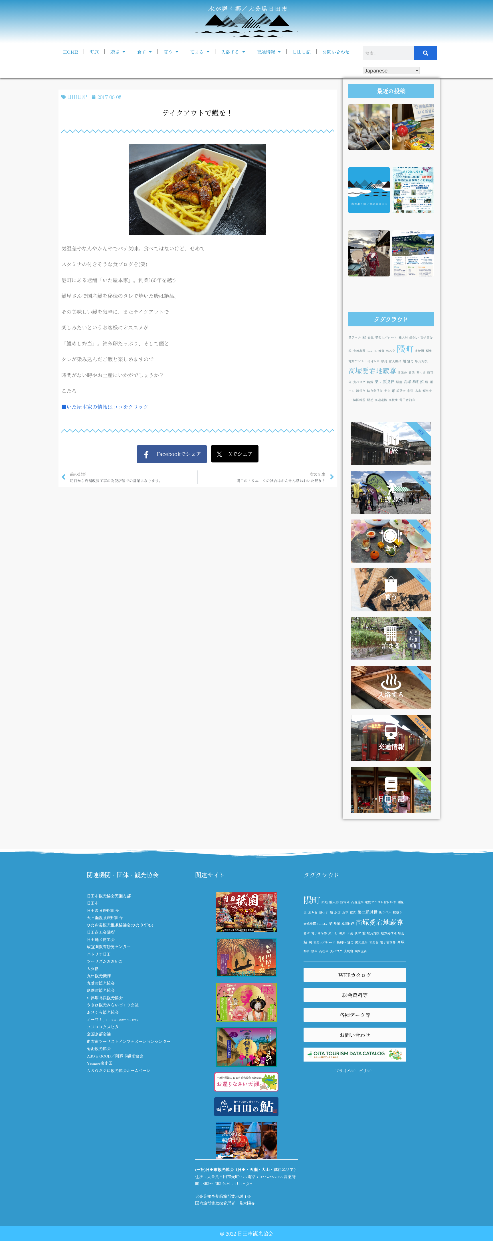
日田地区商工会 (101, 939)
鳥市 (418, 391)
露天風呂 (395, 361)
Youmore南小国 (99, 1063)
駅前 (399, 382)
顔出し (333, 933)
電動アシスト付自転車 (364, 361)
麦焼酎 (419, 351)
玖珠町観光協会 (101, 990)
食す (141, 51)
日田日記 (301, 51)
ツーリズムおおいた (105, 961)
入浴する (230, 51)
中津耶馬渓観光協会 (105, 998)
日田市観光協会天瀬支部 (109, 896)
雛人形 (403, 337)
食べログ (359, 382)
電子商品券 (319, 933)
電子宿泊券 (407, 400)
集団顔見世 (385, 381)
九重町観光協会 (101, 983)
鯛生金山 (361, 951)
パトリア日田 (99, 954)
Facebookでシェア (175, 453)
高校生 (393, 400)
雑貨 (381, 351)
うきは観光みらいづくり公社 (113, 1005)
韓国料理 (359, 400)
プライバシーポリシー (355, 1071)
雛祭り (360, 391)
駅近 (370, 400)
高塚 (407, 381)
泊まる (197, 51)
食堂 (370, 337)
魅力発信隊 (375, 391)
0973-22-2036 (271, 1176)
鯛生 (429, 351)
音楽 (412, 372)
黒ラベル (354, 337)
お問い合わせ (336, 51)
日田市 (93, 903)
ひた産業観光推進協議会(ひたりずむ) (120, 925)
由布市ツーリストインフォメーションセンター (129, 1041)
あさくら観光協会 (103, 1012)
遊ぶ (115, 51)
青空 (387, 391)
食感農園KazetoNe (365, 351)
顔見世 (401, 391)
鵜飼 (370, 382)
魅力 (410, 361)
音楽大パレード (386, 337)
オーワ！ (112, 1019)
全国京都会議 (99, 1034)
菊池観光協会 (99, 1048)
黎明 (410, 391)
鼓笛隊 (344, 902)
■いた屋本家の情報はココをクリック (104, 406)
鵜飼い (414, 337)
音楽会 (402, 372)
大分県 (93, 968)
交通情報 (266, 51)
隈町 (405, 348)
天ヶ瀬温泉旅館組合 (105, 917)
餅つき (421, 372)
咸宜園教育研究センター (109, 946)
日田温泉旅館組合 (103, 910)
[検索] (425, 53)
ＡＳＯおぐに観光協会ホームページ (119, 1070)
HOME (70, 51)
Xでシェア (237, 453)
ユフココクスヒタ (103, 1027)
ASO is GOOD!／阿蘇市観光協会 (115, 1056)
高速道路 (381, 400)
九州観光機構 (99, 976)
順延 (384, 361)
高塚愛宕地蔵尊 (372, 370)
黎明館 (418, 381)
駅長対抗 (421, 361)
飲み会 (390, 351)
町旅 (94, 51)
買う (168, 51)
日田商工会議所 (101, 932)
